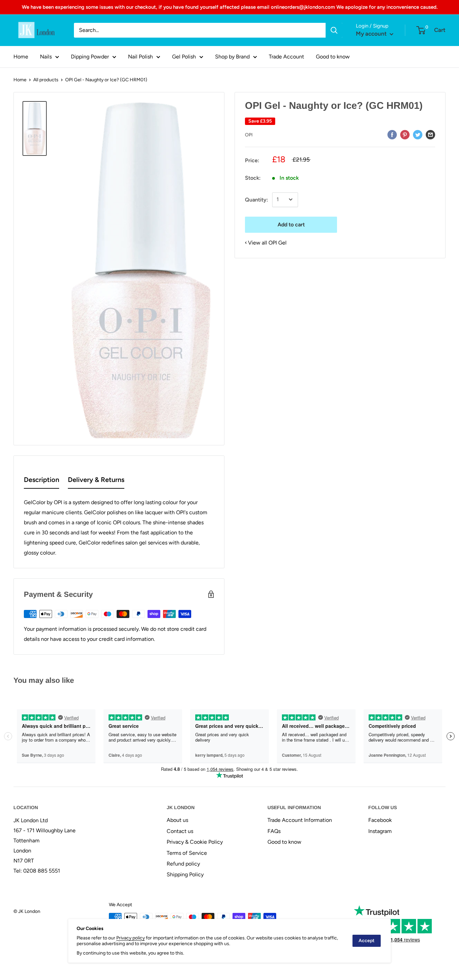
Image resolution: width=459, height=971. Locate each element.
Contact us (180, 831)
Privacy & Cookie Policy (195, 842)
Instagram (380, 831)
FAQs (274, 831)
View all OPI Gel (267, 242)
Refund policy (183, 863)
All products (45, 80)
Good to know (333, 56)
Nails (46, 56)
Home (20, 56)
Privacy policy (130, 938)
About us (177, 820)
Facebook (380, 820)
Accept (367, 940)
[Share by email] (430, 134)
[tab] (41, 481)
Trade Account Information (299, 820)
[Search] (334, 30)
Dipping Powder (90, 56)
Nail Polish (140, 56)
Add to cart (291, 224)
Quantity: (256, 199)
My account (372, 33)
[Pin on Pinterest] (405, 134)
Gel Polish (184, 56)
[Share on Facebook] (392, 134)
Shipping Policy (185, 874)
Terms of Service (187, 853)
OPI (249, 134)
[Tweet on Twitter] (417, 134)
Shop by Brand (232, 56)
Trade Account (286, 56)
